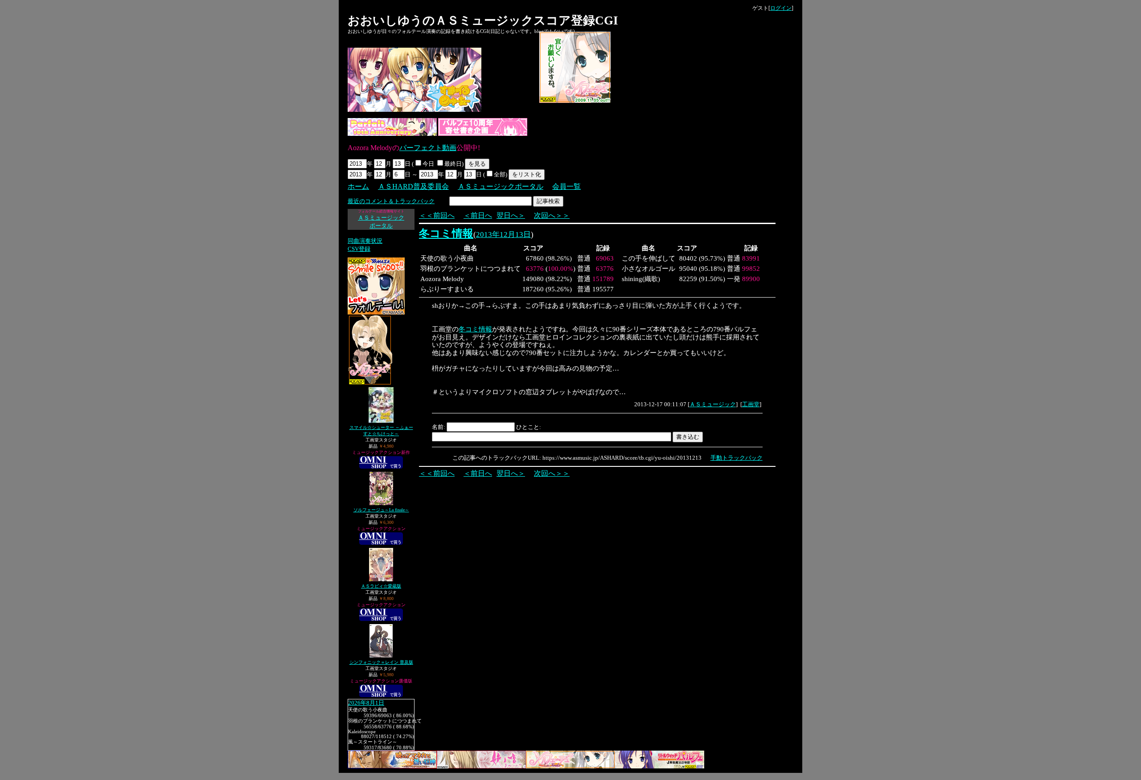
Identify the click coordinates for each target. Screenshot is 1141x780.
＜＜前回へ (437, 215)
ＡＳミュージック (713, 404)
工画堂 (750, 404)
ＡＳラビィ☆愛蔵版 (381, 586)
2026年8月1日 (366, 703)
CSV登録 (359, 248)
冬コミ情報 (446, 233)
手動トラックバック (736, 457)
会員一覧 (566, 186)
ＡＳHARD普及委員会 (413, 186)
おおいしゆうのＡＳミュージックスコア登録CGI (483, 20)
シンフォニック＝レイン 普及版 (381, 662)
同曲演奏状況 (365, 240)
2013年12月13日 (503, 234)
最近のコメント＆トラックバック (391, 201)
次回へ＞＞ (552, 215)
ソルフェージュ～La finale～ (381, 509)
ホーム (358, 186)
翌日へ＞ (511, 215)
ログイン (781, 8)
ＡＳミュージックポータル (500, 186)
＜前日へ (478, 215)
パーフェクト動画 (427, 147)
